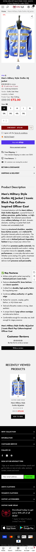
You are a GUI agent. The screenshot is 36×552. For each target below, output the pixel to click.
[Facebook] (2, 455)
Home (3, 11)
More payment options (18, 147)
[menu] (2, 7)
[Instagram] (7, 455)
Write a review (18, 348)
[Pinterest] (11, 455)
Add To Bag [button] (18, 416)
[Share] (32, 16)
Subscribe (29, 477)
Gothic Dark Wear (12, 92)
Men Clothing (15, 97)
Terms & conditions (21, 133)
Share (32, 16)
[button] (7, 7)
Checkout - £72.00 (14, 128)
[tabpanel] (18, 396)
